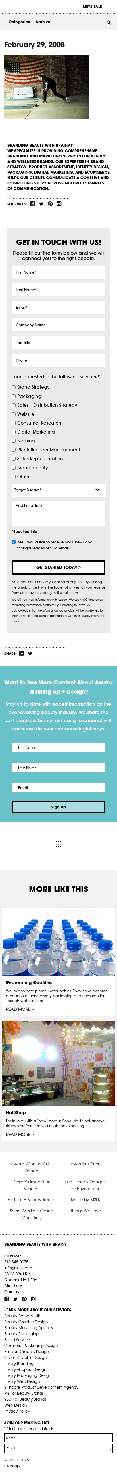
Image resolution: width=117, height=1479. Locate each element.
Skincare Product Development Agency (41, 1387)
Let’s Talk (93, 6)
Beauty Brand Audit (22, 1315)
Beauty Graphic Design (26, 1321)
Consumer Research (39, 423)
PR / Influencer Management (48, 450)
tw (41, 203)
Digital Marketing (36, 432)
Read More (18, 1009)
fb (32, 203)
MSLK (25, 6)
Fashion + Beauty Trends (31, 1199)
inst (59, 203)
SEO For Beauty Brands (25, 1399)
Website (26, 414)
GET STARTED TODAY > (58, 567)
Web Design (15, 1405)
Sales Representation (40, 458)
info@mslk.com (18, 1267)
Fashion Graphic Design (26, 1351)
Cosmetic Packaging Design (31, 1345)
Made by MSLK (86, 1199)
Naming (26, 441)
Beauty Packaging (21, 1333)
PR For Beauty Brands (24, 1393)
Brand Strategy (33, 387)
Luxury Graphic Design (25, 1369)
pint (50, 203)
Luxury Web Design (22, 1381)
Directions (13, 1285)
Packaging (29, 396)
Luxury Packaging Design (27, 1375)
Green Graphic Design (25, 1357)
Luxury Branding (19, 1363)
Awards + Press (86, 1164)
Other (23, 476)
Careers (11, 1291)
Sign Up (58, 807)
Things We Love (85, 1210)
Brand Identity (32, 467)
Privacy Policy (17, 1411)
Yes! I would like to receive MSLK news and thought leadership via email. (55, 545)
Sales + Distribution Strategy (47, 405)
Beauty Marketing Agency (28, 1327)
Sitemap (12, 1466)
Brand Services (18, 1339)
